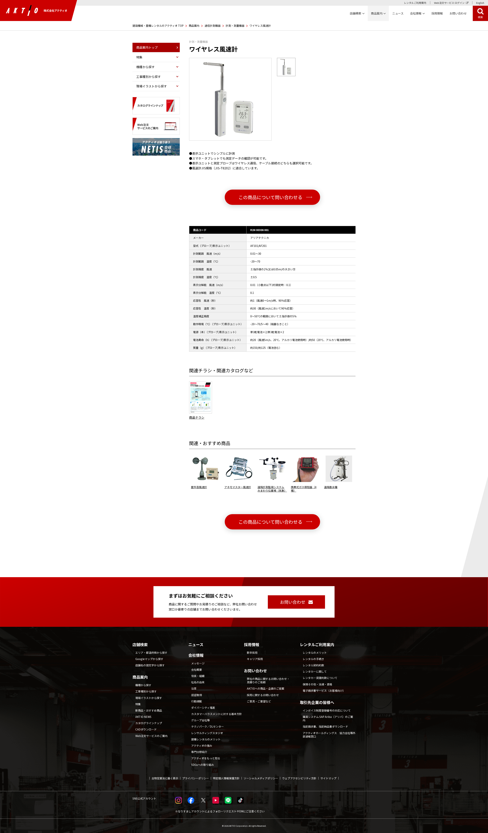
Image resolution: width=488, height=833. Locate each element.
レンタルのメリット (315, 652)
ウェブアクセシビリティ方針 (299, 778)
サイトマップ (328, 778)
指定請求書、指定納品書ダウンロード (325, 726)
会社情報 (196, 655)
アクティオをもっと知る (205, 758)
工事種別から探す (146, 691)
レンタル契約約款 (313, 665)
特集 (138, 704)
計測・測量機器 (235, 25)
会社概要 (196, 669)
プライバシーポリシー (195, 778)
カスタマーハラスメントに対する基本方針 (216, 714)
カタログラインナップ (148, 723)
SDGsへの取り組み (202, 764)
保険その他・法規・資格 (317, 684)
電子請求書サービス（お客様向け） (324, 690)
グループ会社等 (200, 720)
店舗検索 (140, 644)
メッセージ (198, 663)
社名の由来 (198, 682)
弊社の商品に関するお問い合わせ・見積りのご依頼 (268, 680)
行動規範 (196, 701)
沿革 (194, 688)
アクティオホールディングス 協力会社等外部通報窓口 (329, 734)
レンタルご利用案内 (415, 3)
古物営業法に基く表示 (165, 778)
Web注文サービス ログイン (449, 3)
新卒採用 (252, 652)
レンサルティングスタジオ (207, 733)
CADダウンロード (146, 729)
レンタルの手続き (313, 659)
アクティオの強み (201, 745)
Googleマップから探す (149, 659)
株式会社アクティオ (55, 10)
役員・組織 (198, 676)
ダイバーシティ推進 (203, 707)
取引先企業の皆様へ (317, 702)
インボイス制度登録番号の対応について (327, 710)
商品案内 (194, 25)
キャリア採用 (255, 659)
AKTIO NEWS (143, 716)
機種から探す (143, 685)
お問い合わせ (255, 670)
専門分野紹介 (199, 752)
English (480, 3)
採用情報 (437, 13)
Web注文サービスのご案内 (151, 736)
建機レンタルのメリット (206, 739)
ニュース (195, 644)
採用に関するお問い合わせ (263, 695)
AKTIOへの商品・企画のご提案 (265, 688)
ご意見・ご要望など (259, 701)
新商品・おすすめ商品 (148, 710)
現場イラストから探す (148, 698)
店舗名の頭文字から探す (150, 665)
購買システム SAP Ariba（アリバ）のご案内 (328, 718)
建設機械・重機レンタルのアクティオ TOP (158, 25)
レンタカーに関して (315, 671)
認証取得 (196, 695)
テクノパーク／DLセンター (207, 726)
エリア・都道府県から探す (151, 652)
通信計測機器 (213, 25)
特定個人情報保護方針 (226, 778)
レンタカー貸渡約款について (320, 677)
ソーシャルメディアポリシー (261, 778)
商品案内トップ (147, 47)
